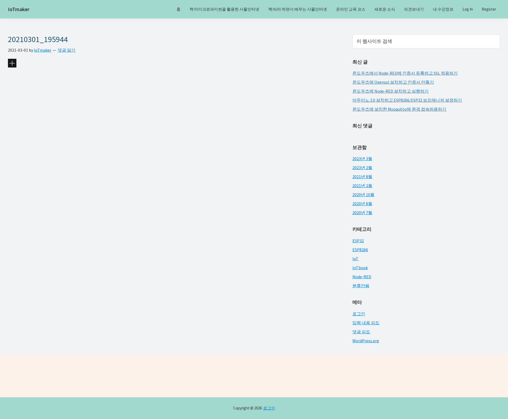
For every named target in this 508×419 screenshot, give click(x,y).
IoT (355, 258)
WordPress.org (365, 340)
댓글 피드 (361, 331)
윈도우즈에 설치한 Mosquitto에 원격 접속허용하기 (399, 109)
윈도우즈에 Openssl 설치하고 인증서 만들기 (393, 82)
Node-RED (361, 276)
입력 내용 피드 (365, 322)
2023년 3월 (362, 158)
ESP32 (358, 240)
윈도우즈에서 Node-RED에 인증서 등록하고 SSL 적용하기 (405, 73)
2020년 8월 (362, 203)
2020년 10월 (363, 194)
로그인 (358, 313)
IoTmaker (18, 9)
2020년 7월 (362, 212)
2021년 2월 (362, 185)
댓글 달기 (66, 50)
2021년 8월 (362, 176)
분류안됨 (360, 285)
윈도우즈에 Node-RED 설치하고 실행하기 (390, 91)
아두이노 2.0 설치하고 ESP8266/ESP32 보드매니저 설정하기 (407, 100)
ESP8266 (360, 249)
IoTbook (360, 267)
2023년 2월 (362, 167)
